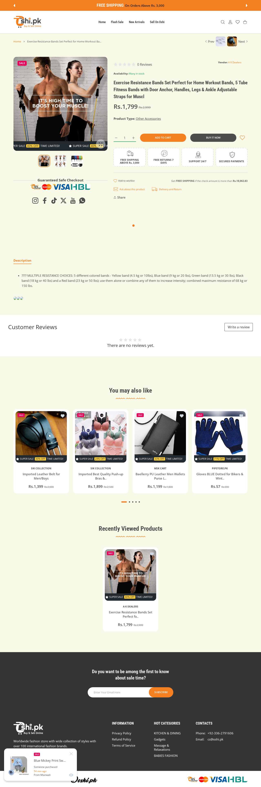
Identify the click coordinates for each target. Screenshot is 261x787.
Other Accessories (148, 119)
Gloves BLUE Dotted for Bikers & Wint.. (219, 476)
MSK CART (160, 468)
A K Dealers (234, 62)
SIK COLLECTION (41, 468)
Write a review (239, 327)
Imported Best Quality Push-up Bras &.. (101, 476)
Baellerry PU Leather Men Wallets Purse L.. (160, 476)
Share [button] (121, 197)
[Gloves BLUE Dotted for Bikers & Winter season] (220, 437)
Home (17, 41)
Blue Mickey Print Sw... (50, 761)
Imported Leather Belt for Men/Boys (41, 476)
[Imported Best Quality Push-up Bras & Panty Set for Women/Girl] (100, 437)
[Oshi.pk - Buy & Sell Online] (27, 22)
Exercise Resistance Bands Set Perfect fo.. (130, 614)
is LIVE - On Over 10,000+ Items (142, 5)
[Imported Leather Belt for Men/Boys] (41, 437)
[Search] (223, 22)
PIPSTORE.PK (220, 468)
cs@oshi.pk (215, 739)
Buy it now (213, 137)
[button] (14, 5)
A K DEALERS (130, 606)
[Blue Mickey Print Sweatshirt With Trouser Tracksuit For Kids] (19, 765)
